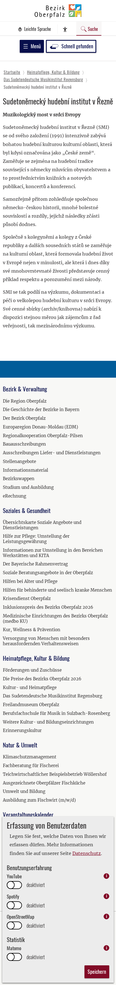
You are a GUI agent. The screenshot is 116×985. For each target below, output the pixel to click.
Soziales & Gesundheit (26, 510)
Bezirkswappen (18, 478)
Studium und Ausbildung (28, 487)
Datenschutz (86, 853)
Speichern (97, 971)
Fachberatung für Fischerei (31, 765)
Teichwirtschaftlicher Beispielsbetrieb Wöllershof (55, 774)
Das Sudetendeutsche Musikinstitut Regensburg (52, 696)
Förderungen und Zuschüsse (32, 670)
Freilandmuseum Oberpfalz (31, 704)
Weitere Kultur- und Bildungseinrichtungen (48, 722)
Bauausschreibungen (24, 444)
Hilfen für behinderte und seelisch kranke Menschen (57, 590)
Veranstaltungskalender (28, 814)
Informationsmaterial (25, 470)
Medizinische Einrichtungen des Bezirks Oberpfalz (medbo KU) (55, 618)
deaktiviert (35, 885)
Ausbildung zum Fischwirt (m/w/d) (39, 800)
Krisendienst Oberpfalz (27, 598)
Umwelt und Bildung (24, 791)
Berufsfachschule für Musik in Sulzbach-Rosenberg (56, 713)
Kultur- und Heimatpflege (30, 687)
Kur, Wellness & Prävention (31, 629)
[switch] (14, 885)
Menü (36, 46)
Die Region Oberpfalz (24, 401)
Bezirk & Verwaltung (25, 389)
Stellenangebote (19, 461)
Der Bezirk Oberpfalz (24, 418)
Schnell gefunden (77, 46)
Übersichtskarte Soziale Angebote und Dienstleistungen (42, 525)
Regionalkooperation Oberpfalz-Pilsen (43, 435)
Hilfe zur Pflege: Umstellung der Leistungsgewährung (36, 538)
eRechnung (14, 496)
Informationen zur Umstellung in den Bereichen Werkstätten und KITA (53, 553)
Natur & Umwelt (20, 745)
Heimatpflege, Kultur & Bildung (36, 658)
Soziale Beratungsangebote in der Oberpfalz (48, 572)
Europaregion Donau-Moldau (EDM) (40, 427)
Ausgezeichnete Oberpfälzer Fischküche (44, 783)
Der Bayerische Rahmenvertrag (35, 564)
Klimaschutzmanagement (29, 757)
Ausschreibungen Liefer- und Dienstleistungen (52, 452)
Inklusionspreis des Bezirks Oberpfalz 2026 (48, 607)
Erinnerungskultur (22, 730)
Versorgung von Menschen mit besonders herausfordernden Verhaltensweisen (46, 641)
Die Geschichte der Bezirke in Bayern (41, 409)
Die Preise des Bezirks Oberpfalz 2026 (42, 678)
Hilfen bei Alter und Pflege (30, 581)
